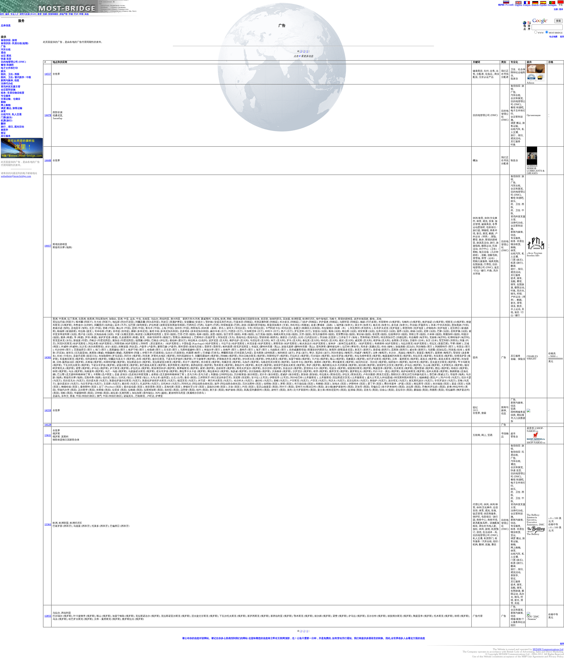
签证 (3, 133)
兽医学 (4, 130)
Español (543, 5)
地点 (524, 27)
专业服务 (6, 96)
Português (552, 5)
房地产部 (63, 14)
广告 (3, 46)
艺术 (76, 14)
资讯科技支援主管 (10, 86)
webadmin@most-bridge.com (16, 176)
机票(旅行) (6, 120)
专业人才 (15, 14)
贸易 (45, 14)
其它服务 (6, 136)
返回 (562, 37)
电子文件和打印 (9, 68)
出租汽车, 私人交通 (11, 114)
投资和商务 (53, 14)
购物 (3, 102)
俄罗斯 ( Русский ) (506, 5)
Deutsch (535, 5)
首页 (2, 14)
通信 (3, 52)
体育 (3, 111)
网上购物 (6, 105)
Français (527, 5)
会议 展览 (6, 55)
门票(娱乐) (6, 117)
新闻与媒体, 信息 (10, 80)
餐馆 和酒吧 (7, 65)
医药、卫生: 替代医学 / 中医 (16, 77)
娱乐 (3, 71)
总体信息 (6, 25)
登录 (561, 9)
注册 (556, 9)
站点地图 (553, 37)
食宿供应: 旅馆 (9, 40)
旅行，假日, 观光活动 (12, 127)
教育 (40, 14)
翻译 (3, 123)
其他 (87, 14)
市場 (71, 14)
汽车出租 (6, 49)
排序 (529, 27)
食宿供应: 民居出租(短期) (14, 43)
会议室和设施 (8, 89)
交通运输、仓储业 (10, 99)
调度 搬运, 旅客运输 (11, 108)
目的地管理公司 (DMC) (13, 62)
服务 (7, 14)
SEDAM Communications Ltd (548, 649)
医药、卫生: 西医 (10, 74)
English (518, 5)
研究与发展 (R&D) (28, 14)
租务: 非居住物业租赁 (12, 93)
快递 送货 (6, 59)
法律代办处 (7, 83)
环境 (81, 14)
